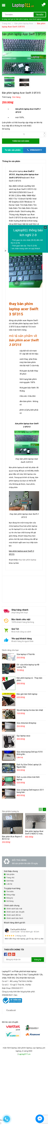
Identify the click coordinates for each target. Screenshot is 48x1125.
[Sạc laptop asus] (8, 741)
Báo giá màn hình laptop (27, 694)
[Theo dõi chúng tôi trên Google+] (13, 954)
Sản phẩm (10, 874)
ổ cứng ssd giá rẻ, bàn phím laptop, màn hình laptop (21, 19)
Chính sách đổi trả (13, 915)
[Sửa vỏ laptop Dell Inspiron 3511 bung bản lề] (8, 794)
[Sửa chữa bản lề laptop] (8, 727)
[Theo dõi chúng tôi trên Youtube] (9, 954)
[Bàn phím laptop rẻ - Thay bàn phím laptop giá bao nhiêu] (8, 683)
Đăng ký (9, 898)
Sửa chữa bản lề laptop (26, 723)
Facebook (11, 1010)
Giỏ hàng (9, 901)
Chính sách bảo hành (14, 918)
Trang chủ (10, 878)
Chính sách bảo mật (14, 909)
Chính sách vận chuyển (15, 912)
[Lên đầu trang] (43, 1111)
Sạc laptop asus (23, 736)
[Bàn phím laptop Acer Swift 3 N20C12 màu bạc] (35, 821)
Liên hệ (9, 884)
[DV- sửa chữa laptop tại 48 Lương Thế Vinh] (8, 668)
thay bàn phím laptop (27, 560)
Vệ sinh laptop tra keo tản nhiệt (30, 710)
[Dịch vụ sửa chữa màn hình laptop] (8, 781)
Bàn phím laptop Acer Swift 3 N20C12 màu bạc (34, 833)
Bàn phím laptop (16, 171)
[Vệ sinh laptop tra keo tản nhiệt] (8, 714)
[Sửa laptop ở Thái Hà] (8, 657)
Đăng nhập (10, 895)
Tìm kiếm (39, 15)
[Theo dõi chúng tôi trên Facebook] (5, 954)
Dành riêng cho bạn (10, 650)
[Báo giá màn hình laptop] (8, 699)
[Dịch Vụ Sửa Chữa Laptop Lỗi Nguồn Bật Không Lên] (8, 768)
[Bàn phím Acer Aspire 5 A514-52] (12, 823)
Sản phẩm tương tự (10, 811)
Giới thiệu (10, 881)
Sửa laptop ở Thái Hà (26, 654)
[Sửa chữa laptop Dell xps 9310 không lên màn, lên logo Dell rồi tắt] (8, 756)
